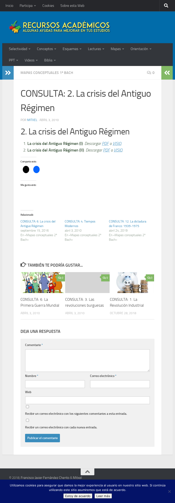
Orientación (139, 49)
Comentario (34, 345)
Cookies (48, 5)
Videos (29, 60)
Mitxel (32, 120)
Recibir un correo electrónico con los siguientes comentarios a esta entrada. (76, 414)
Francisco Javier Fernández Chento (45, 478)
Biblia (48, 60)
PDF (105, 143)
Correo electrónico (103, 376)
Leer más (103, 496)
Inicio (9, 5)
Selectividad (18, 49)
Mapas (116, 49)
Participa (26, 5)
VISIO (117, 143)
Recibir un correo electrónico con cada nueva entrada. (61, 427)
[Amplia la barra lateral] (8, 73)
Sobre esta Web (72, 5)
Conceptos (45, 49)
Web (28, 392)
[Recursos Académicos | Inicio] (60, 27)
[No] (169, 491)
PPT (12, 60)
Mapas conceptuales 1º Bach (47, 73)
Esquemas (70, 49)
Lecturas (94, 49)
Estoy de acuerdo (77, 496)
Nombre (31, 376)
